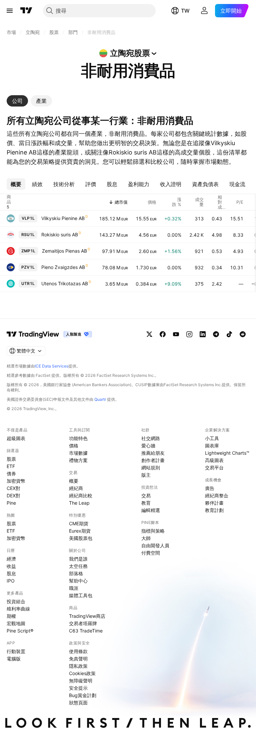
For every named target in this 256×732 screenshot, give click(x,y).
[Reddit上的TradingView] (242, 334)
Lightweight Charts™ (227, 453)
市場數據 (78, 453)
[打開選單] (9, 10)
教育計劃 (214, 510)
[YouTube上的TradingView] (176, 334)
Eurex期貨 (80, 531)
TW (185, 10)
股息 (11, 573)
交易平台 (214, 467)
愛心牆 (148, 445)
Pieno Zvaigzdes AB (63, 267)
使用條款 (78, 651)
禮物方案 (78, 460)
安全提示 (78, 688)
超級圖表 (16, 438)
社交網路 (150, 438)
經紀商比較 (80, 495)
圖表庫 (212, 445)
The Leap (79, 503)
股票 (11, 459)
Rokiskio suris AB (59, 234)
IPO (11, 581)
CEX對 (13, 488)
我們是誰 (78, 559)
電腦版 (14, 658)
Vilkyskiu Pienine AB (63, 218)
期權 (11, 616)
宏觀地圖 (16, 623)
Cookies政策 (82, 673)
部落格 (76, 573)
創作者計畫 (153, 460)
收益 (11, 566)
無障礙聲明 (80, 680)
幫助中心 (78, 581)
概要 (73, 481)
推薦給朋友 (153, 453)
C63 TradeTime (86, 630)
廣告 (209, 488)
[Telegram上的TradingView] (216, 334)
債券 (11, 473)
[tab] (17, 101)
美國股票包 (80, 538)
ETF (11, 466)
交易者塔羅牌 (83, 623)
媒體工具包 (80, 595)
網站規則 (150, 467)
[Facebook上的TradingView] (162, 334)
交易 (146, 495)
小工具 (212, 438)
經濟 (11, 559)
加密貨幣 (16, 481)
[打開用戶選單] (204, 10)
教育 (146, 503)
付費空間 (150, 553)
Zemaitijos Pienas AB (64, 251)
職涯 (73, 588)
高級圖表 (214, 460)
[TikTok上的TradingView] (229, 334)
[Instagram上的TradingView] (189, 334)
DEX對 (13, 495)
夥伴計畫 (214, 503)
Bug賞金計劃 (82, 695)
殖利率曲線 (18, 608)
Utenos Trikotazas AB (64, 283)
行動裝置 (16, 651)
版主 (146, 475)
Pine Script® (20, 630)
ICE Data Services (51, 366)
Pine (11, 503)
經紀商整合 (216, 495)
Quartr (100, 399)
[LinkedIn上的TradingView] (202, 334)
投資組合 (16, 601)
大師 (146, 538)
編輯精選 (150, 510)
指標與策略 (153, 531)
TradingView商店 (87, 616)
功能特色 (78, 438)
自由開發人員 (155, 545)
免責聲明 (78, 658)
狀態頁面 (78, 702)
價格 (73, 445)
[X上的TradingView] (149, 334)
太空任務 (78, 566)
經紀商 (76, 488)
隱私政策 (78, 666)
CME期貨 (78, 523)
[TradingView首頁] (26, 10)
